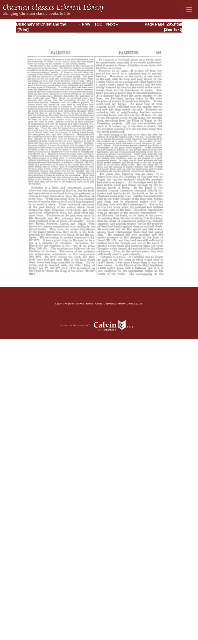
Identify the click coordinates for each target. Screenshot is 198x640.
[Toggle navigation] (189, 9)
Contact (131, 303)
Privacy (121, 303)
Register (69, 303)
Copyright (109, 303)
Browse (80, 303)
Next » (112, 24)
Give (140, 303)
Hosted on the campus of (74, 325)
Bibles (89, 303)
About (98, 303)
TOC (98, 24)
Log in (58, 303)
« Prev (84, 24)
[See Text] (173, 29)
